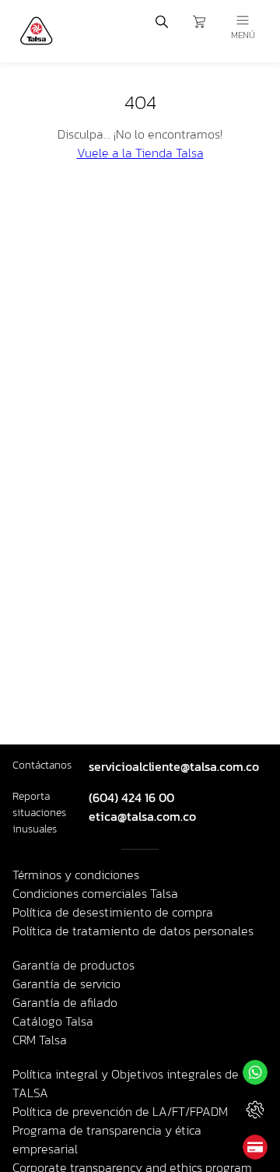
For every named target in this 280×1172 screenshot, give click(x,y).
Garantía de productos (73, 965)
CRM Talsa (39, 1039)
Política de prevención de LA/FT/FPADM (120, 1111)
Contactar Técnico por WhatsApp (255, 1109)
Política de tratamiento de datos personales (133, 930)
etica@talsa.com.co (142, 816)
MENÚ (243, 35)
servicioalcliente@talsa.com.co (174, 766)
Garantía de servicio (66, 983)
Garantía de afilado (64, 1002)
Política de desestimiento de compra (112, 912)
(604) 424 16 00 (131, 797)
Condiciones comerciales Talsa (95, 893)
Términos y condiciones (75, 874)
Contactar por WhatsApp (255, 1072)
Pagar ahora (255, 1147)
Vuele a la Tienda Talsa (140, 152)
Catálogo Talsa (52, 1021)
